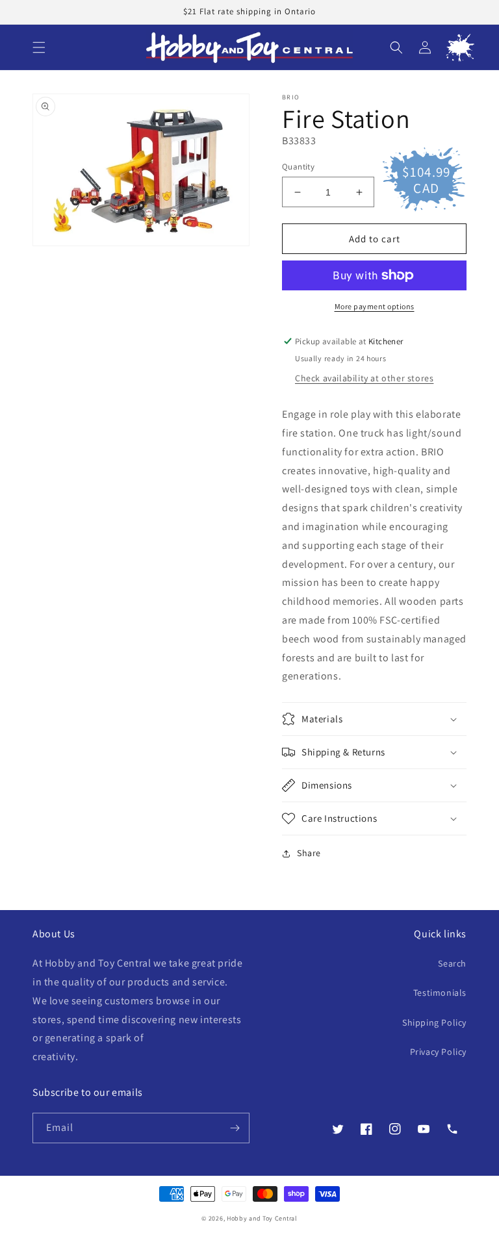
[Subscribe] (234, 1128)
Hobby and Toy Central (262, 1218)
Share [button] (309, 853)
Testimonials (440, 992)
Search (452, 963)
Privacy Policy (438, 1052)
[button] (39, 47)
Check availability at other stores (364, 378)
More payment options (375, 306)
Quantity (298, 166)
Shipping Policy (434, 1022)
